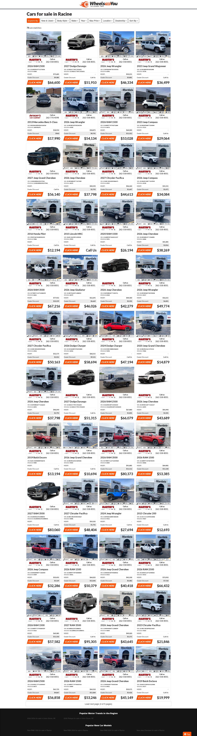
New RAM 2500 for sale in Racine (112, 730)
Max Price (94, 20)
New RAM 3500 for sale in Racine (76, 730)
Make (74, 20)
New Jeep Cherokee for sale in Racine (150, 730)
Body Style (62, 20)
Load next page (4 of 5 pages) (98, 703)
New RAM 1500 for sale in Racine (39, 730)
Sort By (133, 20)
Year (83, 20)
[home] (98, 4)
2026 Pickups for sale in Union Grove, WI (78, 718)
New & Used (47, 20)
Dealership (120, 20)
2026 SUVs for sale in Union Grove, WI (41, 718)
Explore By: (33, 20)
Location (107, 20)
